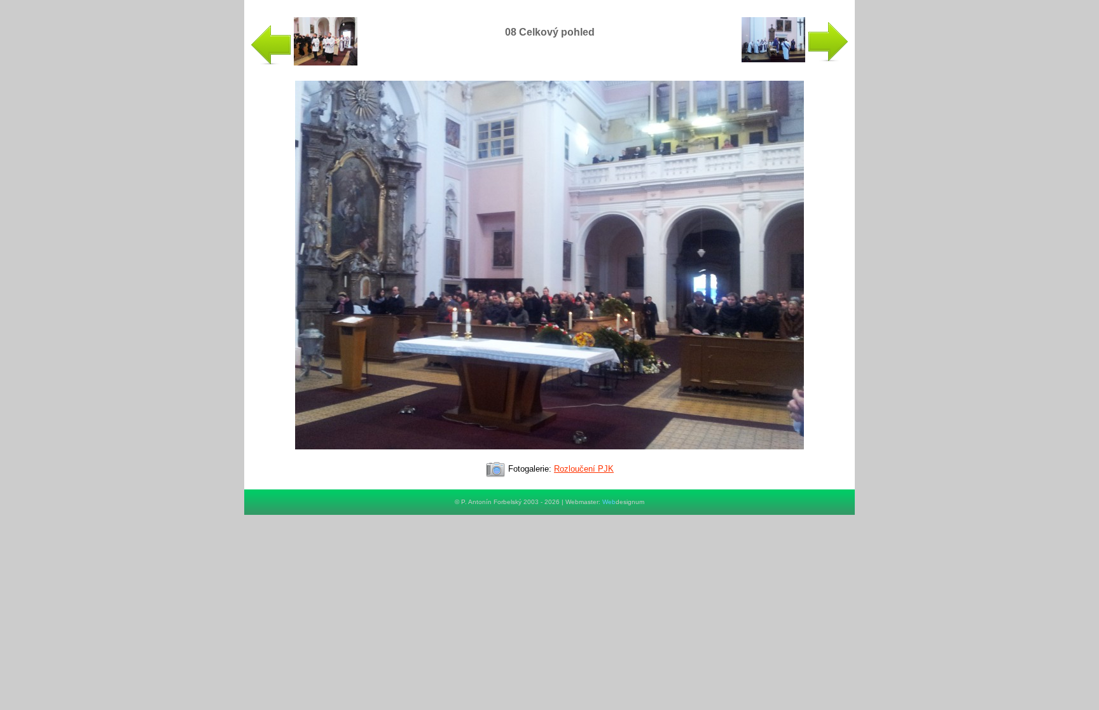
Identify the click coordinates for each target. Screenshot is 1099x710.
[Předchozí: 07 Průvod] (304, 62)
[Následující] (549, 455)
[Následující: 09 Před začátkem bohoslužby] (795, 59)
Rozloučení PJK (584, 469)
